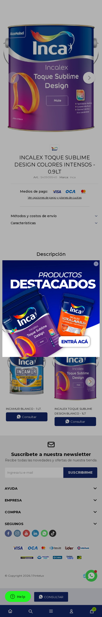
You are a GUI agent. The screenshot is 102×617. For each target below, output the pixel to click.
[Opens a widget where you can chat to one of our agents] (18, 597)
